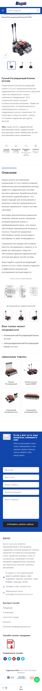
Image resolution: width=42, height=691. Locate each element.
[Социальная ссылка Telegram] (23, 658)
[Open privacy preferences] (3, 687)
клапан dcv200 (12, 127)
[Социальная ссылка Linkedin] (18, 658)
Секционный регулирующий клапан (17, 14)
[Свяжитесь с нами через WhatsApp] (37, 679)
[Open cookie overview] (6, 687)
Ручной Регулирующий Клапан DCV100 (11, 384)
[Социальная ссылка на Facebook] (5, 658)
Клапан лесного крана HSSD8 (31, 383)
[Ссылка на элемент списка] (21, 586)
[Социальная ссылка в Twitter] (9, 658)
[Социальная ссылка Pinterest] (14, 658)
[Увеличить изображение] (5, 55)
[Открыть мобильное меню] (3, 10)
